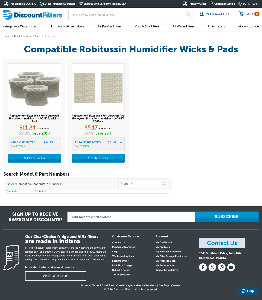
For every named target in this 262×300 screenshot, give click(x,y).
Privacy (85, 285)
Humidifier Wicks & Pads (27, 36)
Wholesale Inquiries (123, 256)
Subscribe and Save (167, 270)
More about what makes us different (48, 267)
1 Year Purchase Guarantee (59, 3)
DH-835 (11, 191)
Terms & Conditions (103, 285)
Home (7, 36)
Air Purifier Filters (109, 26)
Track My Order (197, 3)
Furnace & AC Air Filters (67, 26)
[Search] (188, 15)
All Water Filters (183, 26)
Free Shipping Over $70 (22, 3)
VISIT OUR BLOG (56, 276)
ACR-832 (40, 191)
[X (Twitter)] (212, 267)
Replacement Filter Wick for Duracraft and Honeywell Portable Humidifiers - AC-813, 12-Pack (98, 118)
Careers (175, 285)
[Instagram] (222, 267)
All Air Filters (216, 26)
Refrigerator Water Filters (20, 26)
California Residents (145, 285)
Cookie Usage (124, 285)
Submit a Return (121, 270)
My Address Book (165, 260)
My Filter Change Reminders (171, 256)
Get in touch (250, 4)
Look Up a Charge (122, 265)
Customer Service (224, 3)
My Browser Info (165, 265)
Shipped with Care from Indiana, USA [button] (105, 3)
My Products (163, 246)
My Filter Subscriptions (169, 251)
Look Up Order (120, 260)
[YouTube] (231, 267)
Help (250, 291)
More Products (249, 26)
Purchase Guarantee (123, 246)
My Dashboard (164, 242)
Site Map (164, 285)
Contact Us (118, 242)
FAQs (115, 251)
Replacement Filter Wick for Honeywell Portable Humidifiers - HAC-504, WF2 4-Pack (34, 118)
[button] (34, 144)
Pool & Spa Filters (147, 26)
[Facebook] (203, 267)
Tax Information (121, 274)
